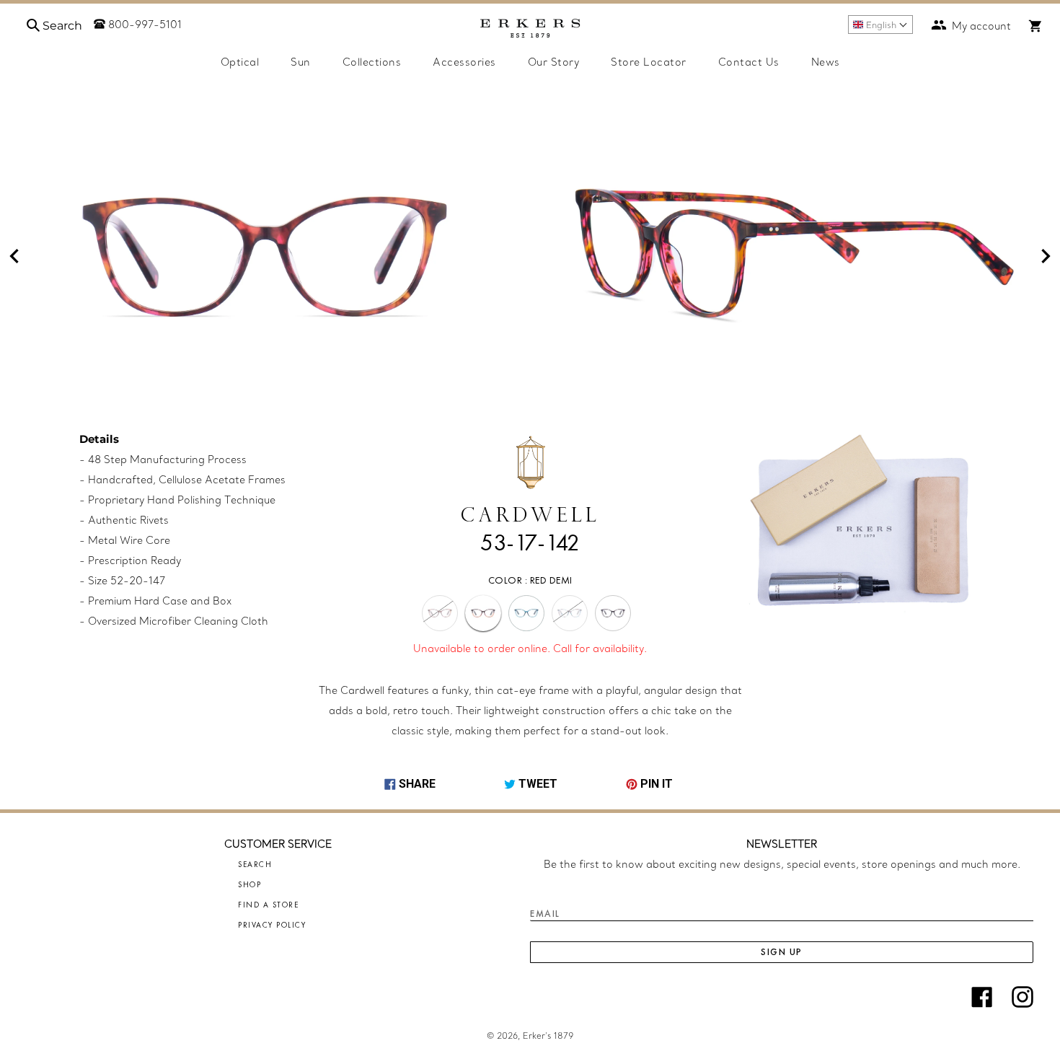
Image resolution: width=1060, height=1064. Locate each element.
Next (1045, 256)
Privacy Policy (272, 925)
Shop (249, 884)
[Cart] (1035, 26)
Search (255, 864)
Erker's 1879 (548, 1036)
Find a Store (268, 905)
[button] (880, 24)
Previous (14, 256)
